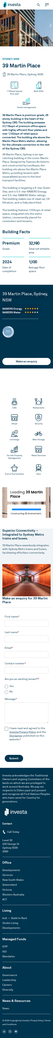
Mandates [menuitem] (8, 956)
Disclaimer (16, 735)
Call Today (12, 831)
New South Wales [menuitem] (13, 879)
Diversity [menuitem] (7, 989)
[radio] (26, 686)
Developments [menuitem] (11, 870)
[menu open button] (47, 4)
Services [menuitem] (7, 875)
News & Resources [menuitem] (16, 1001)
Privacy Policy (36, 1020)
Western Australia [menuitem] (13, 894)
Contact (7, 823)
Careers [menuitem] (7, 984)
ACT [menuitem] (4, 899)
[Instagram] (10, 1032)
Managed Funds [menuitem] (14, 939)
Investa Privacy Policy (22, 732)
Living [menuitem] (6, 910)
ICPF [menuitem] (5, 946)
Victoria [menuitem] (7, 889)
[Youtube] (16, 1032)
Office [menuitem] (6, 862)
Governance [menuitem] (9, 975)
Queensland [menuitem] (9, 884)
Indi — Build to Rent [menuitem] (14, 918)
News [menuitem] (5, 1008)
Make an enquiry (26, 361)
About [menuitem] (6, 967)
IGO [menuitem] (4, 951)
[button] (2, 25)
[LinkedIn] (4, 1032)
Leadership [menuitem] (9, 980)
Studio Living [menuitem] (10, 923)
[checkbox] (26, 688)
